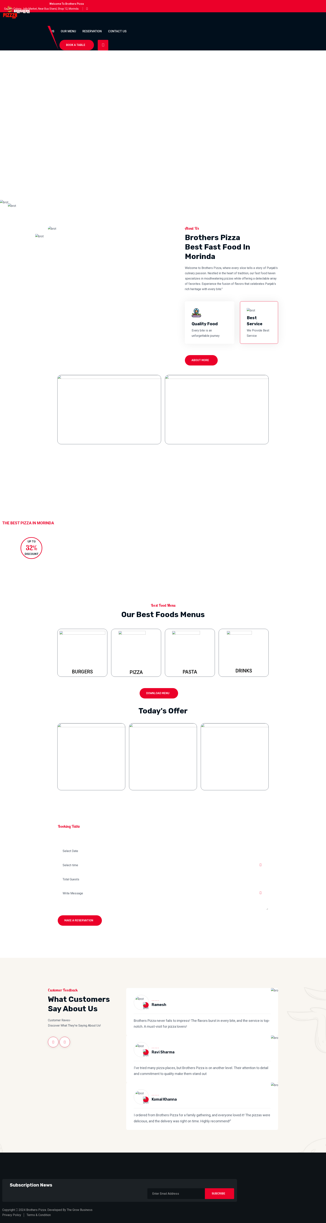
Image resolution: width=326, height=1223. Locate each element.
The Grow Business (79, 1210)
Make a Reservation (78, 920)
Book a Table (75, 45)
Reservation (92, 31)
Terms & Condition (39, 1215)
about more (200, 360)
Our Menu (68, 31)
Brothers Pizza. (36, 1210)
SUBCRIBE (218, 1193)
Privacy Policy (11, 1215)
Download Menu (157, 693)
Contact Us (117, 31)
